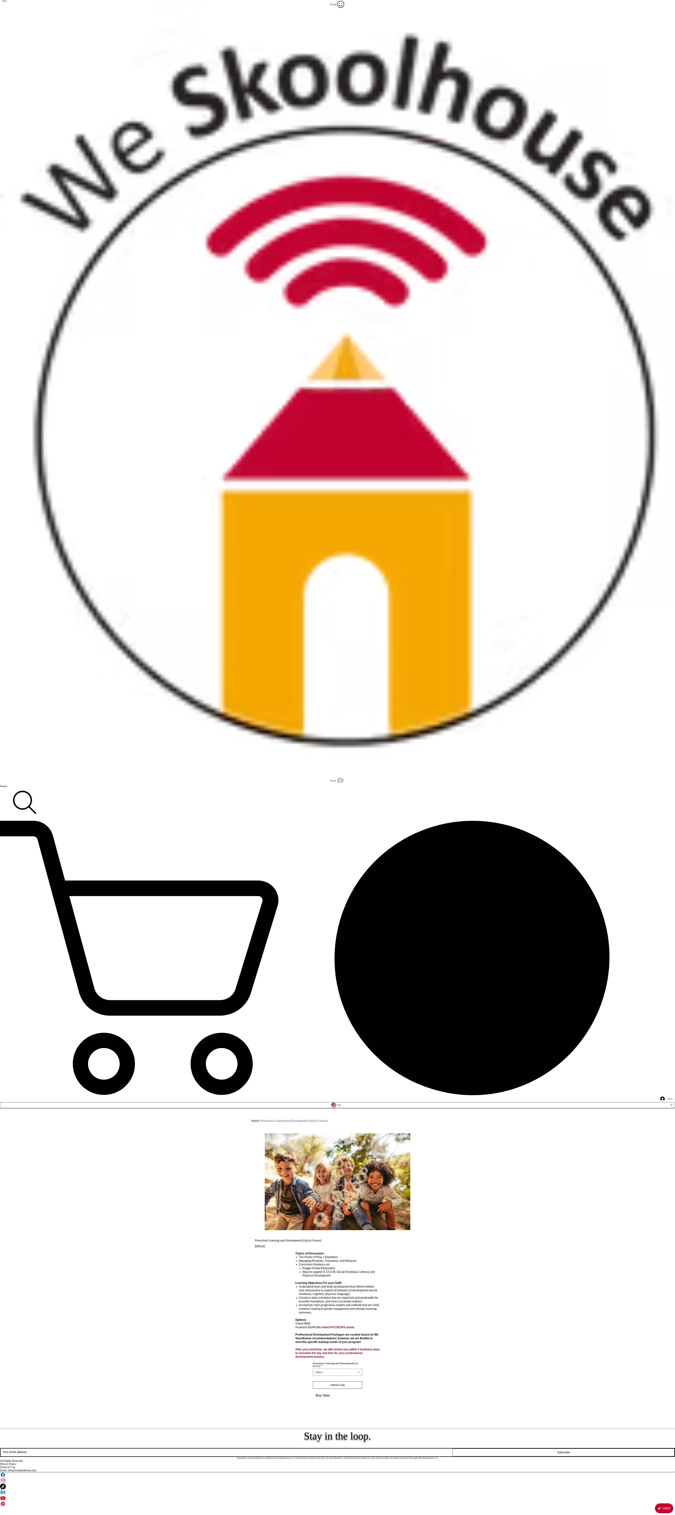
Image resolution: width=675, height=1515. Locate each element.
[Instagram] (337, 1481)
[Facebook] (337, 1475)
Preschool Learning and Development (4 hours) (335, 1364)
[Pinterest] (337, 1504)
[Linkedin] (337, 1492)
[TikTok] (337, 1486)
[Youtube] (337, 1498)
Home (255, 1120)
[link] (337, 957)
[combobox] (337, 1372)
